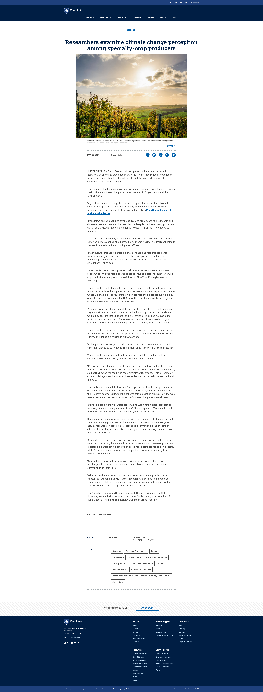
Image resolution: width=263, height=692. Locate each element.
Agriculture (118, 582)
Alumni (161, 563)
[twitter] (154, 155)
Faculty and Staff (120, 563)
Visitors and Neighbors (156, 557)
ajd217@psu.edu (140, 537)
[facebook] (148, 155)
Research (131, 30)
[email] (167, 155)
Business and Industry (143, 563)
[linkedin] (161, 155)
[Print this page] (174, 155)
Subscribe (146, 608)
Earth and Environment (136, 551)
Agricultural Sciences (141, 570)
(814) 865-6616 (149, 540)
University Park (119, 570)
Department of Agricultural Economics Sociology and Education (141, 576)
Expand (170, 146)
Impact (154, 551)
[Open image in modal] (131, 96)
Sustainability (135, 557)
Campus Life (118, 557)
